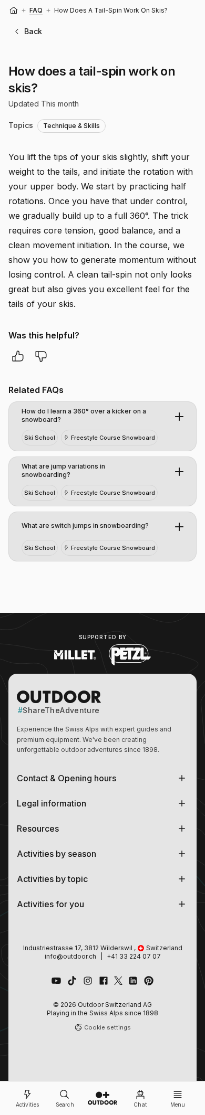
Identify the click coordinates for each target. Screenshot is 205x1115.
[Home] (13, 10)
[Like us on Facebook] (103, 980)
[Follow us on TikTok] (72, 980)
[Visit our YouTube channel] (56, 980)
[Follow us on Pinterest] (148, 980)
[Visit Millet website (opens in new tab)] (75, 654)
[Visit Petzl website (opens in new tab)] (130, 654)
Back (33, 31)
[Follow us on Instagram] (87, 980)
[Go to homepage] (102, 1098)
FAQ (36, 10)
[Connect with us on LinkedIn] (133, 980)
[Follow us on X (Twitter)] (118, 980)
